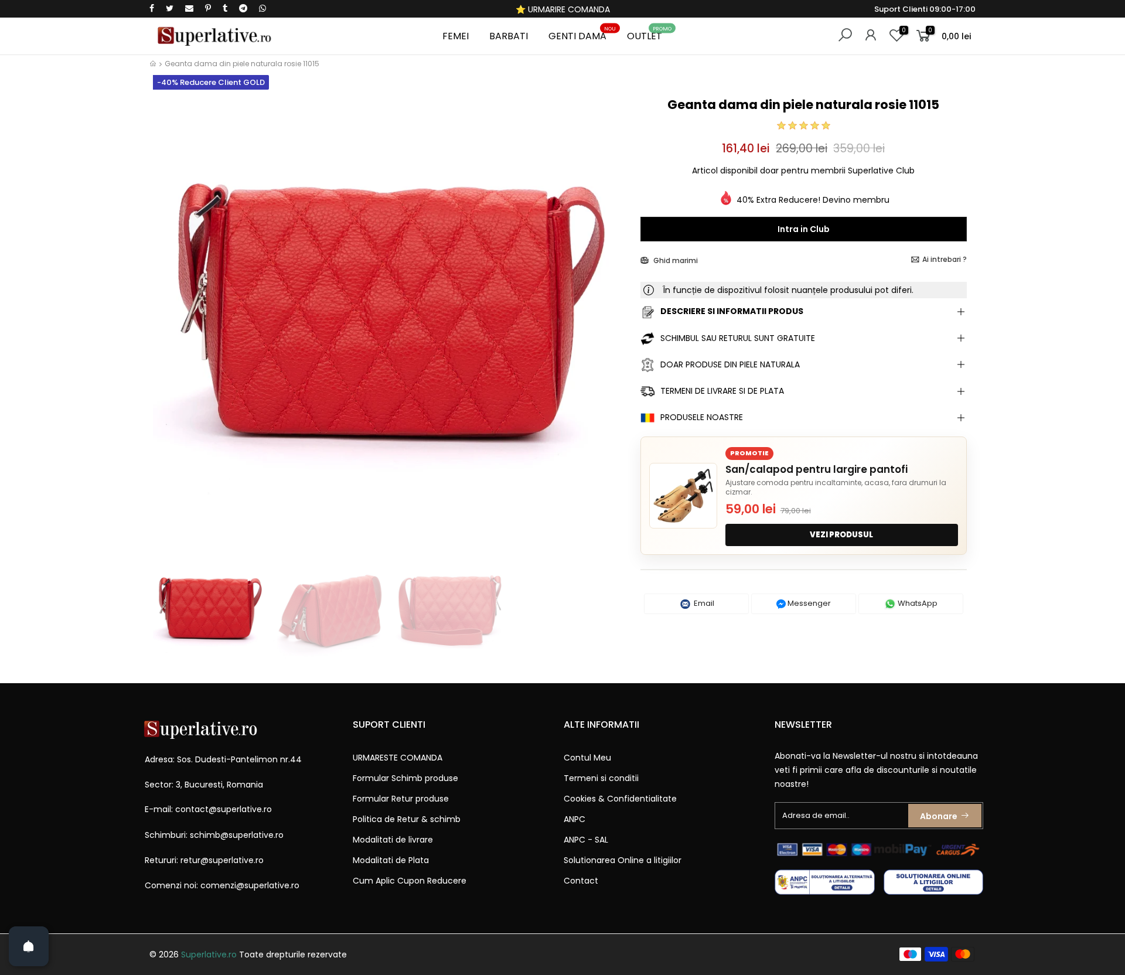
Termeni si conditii (601, 778)
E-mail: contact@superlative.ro (208, 809)
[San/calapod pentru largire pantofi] (683, 496)
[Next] (611, 320)
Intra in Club (804, 229)
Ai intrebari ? (944, 259)
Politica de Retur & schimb (407, 819)
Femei (455, 36)
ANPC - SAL (586, 840)
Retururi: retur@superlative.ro (204, 860)
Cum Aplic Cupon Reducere (409, 881)
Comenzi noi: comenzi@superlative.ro (222, 885)
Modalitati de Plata (391, 860)
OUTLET (649, 34)
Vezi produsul (841, 534)
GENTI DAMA (582, 34)
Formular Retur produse (401, 798)
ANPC (574, 819)
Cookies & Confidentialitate (620, 798)
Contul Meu (587, 757)
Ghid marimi (675, 260)
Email (703, 603)
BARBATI (508, 36)
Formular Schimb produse (405, 778)
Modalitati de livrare (393, 840)
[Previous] (169, 320)
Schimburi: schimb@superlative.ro (214, 835)
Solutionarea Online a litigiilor (622, 860)
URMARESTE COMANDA (397, 757)
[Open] (29, 946)
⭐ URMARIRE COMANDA (563, 9)
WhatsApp (917, 603)
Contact (581, 881)
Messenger (808, 603)
